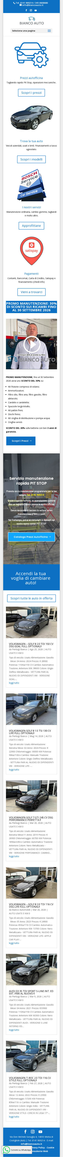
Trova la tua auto (31, 141)
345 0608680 (41, 2)
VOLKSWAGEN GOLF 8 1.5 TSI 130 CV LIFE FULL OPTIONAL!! (30, 732)
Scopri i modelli (31, 159)
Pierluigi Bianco (19, 649)
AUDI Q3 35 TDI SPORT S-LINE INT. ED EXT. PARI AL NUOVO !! (31, 992)
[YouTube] (35, 11)
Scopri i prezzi (31, 93)
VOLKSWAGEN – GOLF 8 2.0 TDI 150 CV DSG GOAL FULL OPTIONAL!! (31, 645)
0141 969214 (26, 2)
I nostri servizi (31, 207)
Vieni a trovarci (31, 292)
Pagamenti (31, 273)
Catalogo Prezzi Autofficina (31, 537)
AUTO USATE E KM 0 (19, 913)
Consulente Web (39, 1151)
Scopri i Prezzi (20, 441)
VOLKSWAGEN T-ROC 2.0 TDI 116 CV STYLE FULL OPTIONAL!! (30, 1079)
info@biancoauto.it (31, 1143)
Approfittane (31, 226)
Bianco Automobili (21, 909)
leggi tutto (14, 682)
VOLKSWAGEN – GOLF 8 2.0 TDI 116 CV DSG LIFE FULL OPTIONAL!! (31, 905)
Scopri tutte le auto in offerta (31, 598)
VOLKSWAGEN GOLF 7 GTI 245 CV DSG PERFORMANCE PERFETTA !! (31, 819)
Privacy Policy (37, 1147)
